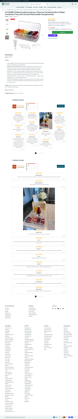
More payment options (52, 38)
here (22, 0)
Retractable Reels (28, 360)
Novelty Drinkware (9, 341)
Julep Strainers (28, 386)
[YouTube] (58, 308)
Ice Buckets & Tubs (9, 401)
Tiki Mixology (7, 349)
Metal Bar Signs (47, 337)
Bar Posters (46, 345)
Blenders (65, 329)
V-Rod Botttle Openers (29, 339)
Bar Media (27, 401)
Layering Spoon (28, 388)
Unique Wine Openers (29, 367)
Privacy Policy (8, 317)
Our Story (7, 308)
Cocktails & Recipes (51, 7)
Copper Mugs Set (32, 312)
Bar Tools (27, 326)
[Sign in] (73, 4)
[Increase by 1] (51, 31)
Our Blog (7, 309)
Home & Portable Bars (68, 355)
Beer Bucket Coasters (9, 395)
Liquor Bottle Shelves (48, 334)
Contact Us (7, 312)
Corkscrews (27, 365)
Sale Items (31, 316)
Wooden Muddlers (28, 382)
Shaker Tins (27, 372)
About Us (60, 7)
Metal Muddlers (28, 383)
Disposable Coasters (9, 393)
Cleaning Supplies (8, 409)
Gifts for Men (31, 311)
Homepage (3, 9)
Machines (65, 328)
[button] (1, 1)
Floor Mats (66, 352)
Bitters (6, 377)
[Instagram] (52, 308)
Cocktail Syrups (8, 380)
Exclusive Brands (20, 7)
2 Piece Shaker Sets (29, 373)
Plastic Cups (7, 342)
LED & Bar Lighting (48, 336)
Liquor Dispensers (67, 332)
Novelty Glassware (9, 337)
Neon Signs (46, 341)
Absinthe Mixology (9, 408)
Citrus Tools (27, 398)
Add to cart (62, 32)
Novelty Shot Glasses (9, 339)
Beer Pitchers (7, 357)
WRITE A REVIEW (61, 166)
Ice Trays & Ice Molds (9, 403)
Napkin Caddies (8, 372)
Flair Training (27, 393)
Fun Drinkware (8, 347)
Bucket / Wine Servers (9, 367)
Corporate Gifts (32, 308)
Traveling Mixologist (29, 395)
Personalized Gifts (32, 309)
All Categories (29, 7)
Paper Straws (7, 390)
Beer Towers (7, 359)
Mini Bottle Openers (29, 347)
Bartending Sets (28, 328)
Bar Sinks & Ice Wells (68, 334)
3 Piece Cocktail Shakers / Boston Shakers (28, 377)
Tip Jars (26, 399)
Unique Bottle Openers (29, 359)
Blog (45, 7)
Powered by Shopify (21, 417)
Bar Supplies (8, 326)
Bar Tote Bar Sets (28, 331)
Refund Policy (8, 316)
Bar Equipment (67, 326)
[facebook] (60, 308)
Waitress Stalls (67, 354)
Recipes (6, 311)
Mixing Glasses (28, 380)
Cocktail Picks (8, 391)
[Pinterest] (55, 308)
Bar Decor (46, 326)
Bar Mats (7, 396)
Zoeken (47, 4)
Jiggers (26, 396)
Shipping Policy (8, 314)
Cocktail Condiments (9, 388)
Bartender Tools (28, 329)
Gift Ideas (35, 7)
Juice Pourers (8, 355)
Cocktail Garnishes (9, 378)
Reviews (41, 7)
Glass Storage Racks (68, 345)
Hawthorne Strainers (29, 385)
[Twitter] (63, 308)
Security (65, 357)
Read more (62, 25)
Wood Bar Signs (47, 339)
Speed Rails (66, 331)
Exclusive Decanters (33, 314)
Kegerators (66, 347)
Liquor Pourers (8, 354)
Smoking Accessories (9, 411)
